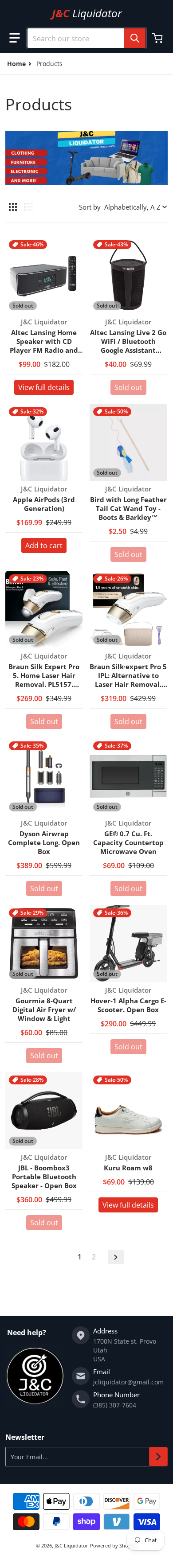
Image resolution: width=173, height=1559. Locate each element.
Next (116, 1257)
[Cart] (158, 38)
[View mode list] (28, 206)
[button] (14, 38)
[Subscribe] (158, 1456)
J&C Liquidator (71, 1545)
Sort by (90, 207)
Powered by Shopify (113, 1545)
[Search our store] (134, 38)
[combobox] (86, 38)
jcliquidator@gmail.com (128, 1382)
